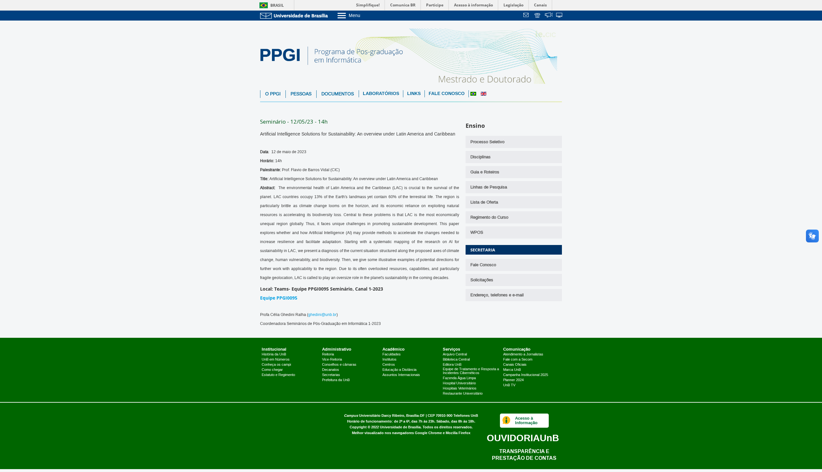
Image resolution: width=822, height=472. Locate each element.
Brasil (277, 5)
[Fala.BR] (549, 16)
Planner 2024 (513, 380)
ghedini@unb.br (322, 314)
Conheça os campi (276, 365)
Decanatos (330, 370)
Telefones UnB (465, 415)
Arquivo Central (455, 354)
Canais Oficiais (515, 365)
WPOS (476, 232)
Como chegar (272, 370)
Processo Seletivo (487, 141)
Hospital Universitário (459, 383)
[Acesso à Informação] (507, 420)
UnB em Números (276, 360)
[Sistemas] (560, 16)
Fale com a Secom (517, 360)
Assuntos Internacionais (401, 375)
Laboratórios (381, 94)
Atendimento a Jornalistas (523, 354)
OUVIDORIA (523, 438)
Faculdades (391, 354)
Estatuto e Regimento (278, 375)
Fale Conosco (447, 94)
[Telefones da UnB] (538, 16)
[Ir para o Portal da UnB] (295, 16)
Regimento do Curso (489, 217)
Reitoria (328, 354)
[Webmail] (527, 16)
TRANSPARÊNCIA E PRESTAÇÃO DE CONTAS (524, 454)
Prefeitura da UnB (336, 380)
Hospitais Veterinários (460, 388)
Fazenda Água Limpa (459, 378)
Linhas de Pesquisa (488, 187)
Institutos (389, 360)
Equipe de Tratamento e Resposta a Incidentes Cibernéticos (471, 371)
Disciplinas (480, 157)
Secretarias (331, 375)
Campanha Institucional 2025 (525, 375)
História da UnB (274, 354)
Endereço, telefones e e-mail (497, 295)
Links (414, 94)
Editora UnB (452, 365)
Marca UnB (512, 370)
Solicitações (481, 280)
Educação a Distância (399, 370)
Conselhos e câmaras (339, 365)
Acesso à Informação (526, 420)
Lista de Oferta (484, 202)
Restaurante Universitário (463, 394)
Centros (388, 365)
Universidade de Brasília (400, 427)
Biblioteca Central (456, 360)
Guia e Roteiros (484, 172)
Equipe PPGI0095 (278, 298)
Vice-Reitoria (332, 360)
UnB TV (509, 385)
